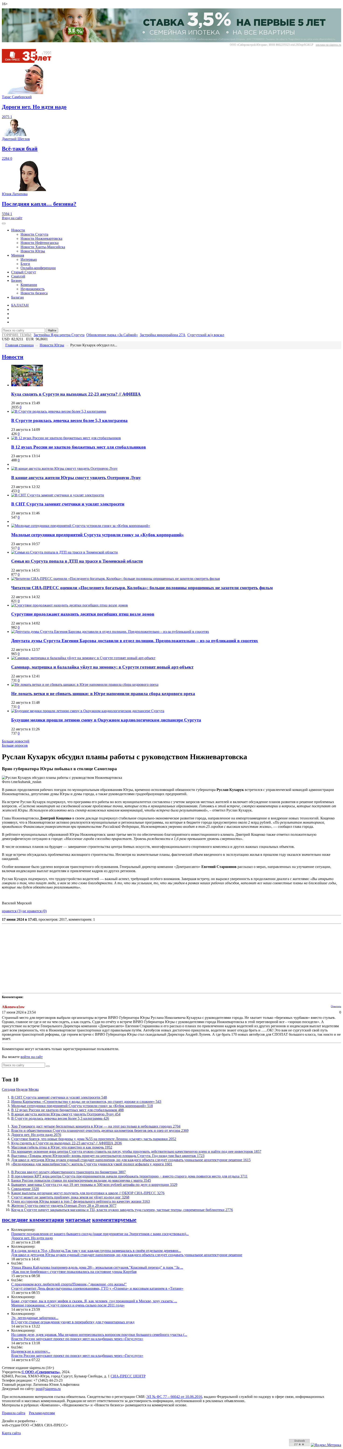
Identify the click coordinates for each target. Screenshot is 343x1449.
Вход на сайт (12, 218)
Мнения (17, 255)
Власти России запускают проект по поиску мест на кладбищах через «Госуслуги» (77, 1339)
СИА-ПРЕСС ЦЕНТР (128, 1376)
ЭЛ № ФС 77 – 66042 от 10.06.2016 (174, 1397)
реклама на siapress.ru (328, 44)
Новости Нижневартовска (41, 238)
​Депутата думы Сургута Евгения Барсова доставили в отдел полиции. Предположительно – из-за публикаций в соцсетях (134, 640)
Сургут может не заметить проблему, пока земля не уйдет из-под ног (70, 1197)
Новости (18, 230)
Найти (52, 330)
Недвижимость (33, 289)
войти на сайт (32, 1057)
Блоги (25, 264)
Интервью (29, 259)
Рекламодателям (42, 1413)
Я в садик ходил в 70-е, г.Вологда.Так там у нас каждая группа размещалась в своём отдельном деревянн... (96, 1251)
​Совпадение (25, 1189)
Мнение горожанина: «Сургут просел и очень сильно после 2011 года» (68, 1305)
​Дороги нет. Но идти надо (36, 1135)
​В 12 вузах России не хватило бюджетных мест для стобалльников (78, 447)
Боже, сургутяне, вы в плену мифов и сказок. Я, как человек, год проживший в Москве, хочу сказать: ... (94, 1301)
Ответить (336, 1006)
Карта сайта (11, 1433)
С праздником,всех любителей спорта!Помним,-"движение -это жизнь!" (69, 1284)
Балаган (17, 297)
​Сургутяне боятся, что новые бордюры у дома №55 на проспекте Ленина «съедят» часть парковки (93, 1139)
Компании (29, 285)
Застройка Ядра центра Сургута (59, 335)
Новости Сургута (34, 234)
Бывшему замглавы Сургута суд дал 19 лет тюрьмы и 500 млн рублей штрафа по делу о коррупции (94, 1185)
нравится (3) (11, 911)
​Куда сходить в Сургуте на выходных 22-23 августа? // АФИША (76, 394)
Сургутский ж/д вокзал (205, 335)
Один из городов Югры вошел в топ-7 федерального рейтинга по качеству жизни (80, 1201)
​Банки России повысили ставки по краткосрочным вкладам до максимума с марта (81, 1180)
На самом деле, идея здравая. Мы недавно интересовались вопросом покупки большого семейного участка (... (99, 1335)
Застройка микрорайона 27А (163, 335)
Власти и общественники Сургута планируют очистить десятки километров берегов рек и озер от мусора (100, 1130)
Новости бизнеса (34, 293)
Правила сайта (13, 1413)
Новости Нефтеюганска (40, 243)
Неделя (22, 1089)
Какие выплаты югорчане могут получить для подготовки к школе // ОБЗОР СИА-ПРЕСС (87, 1193)
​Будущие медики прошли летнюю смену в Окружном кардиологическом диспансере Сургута (106, 720)
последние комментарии (33, 1220)
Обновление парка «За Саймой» (112, 335)
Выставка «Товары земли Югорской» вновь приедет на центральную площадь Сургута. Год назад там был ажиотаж (107, 1156)
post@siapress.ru (48, 1389)
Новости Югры (33, 251)
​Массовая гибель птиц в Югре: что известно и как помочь (61, 1147)
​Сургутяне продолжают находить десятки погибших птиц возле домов (82, 614)
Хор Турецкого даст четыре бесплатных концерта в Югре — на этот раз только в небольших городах (95, 1126)
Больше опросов (15, 745)
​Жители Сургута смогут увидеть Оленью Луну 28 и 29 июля (63, 1206)
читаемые (78, 1220)
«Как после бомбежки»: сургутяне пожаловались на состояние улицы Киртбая (73, 1272)
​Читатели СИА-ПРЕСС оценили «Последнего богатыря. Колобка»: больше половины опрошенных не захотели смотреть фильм (142, 587)
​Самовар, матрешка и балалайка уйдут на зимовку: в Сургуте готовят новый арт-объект (102, 667)
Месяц (33, 1089)
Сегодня (8, 1089)
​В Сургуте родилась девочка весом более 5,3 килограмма (69, 420)
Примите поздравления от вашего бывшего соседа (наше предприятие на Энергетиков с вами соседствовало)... (100, 1234)
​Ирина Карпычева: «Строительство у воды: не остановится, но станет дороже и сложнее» (86, 1102)
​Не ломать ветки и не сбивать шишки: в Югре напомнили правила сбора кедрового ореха (103, 693)
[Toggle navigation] (4, 223)
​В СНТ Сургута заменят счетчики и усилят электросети (67, 504)
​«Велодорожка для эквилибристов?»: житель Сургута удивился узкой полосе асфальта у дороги (91, 1164)
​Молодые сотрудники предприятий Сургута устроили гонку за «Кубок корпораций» (97, 534)
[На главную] (30, 61)
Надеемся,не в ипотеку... (30, 1351)
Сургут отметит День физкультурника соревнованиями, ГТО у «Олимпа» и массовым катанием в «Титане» (97, 1288)
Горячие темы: (17, 335)
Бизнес (16, 280)
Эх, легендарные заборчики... (34, 1318)
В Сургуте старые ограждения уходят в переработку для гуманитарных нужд (72, 1322)
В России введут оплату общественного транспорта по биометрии (68, 1172)
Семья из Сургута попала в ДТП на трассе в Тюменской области (77, 561)
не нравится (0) (34, 911)
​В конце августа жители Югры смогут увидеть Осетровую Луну (76, 477)
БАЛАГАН (20, 305)
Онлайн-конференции (38, 268)
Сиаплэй (18, 276)
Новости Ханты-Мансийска (43, 247)
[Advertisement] (142, 958)
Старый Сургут (23, 272)
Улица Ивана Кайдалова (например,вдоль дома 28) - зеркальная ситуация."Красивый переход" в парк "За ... (97, 1267)
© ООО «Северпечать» (40, 1372)
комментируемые (114, 1220)
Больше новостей (15, 741)
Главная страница (19, 345)
